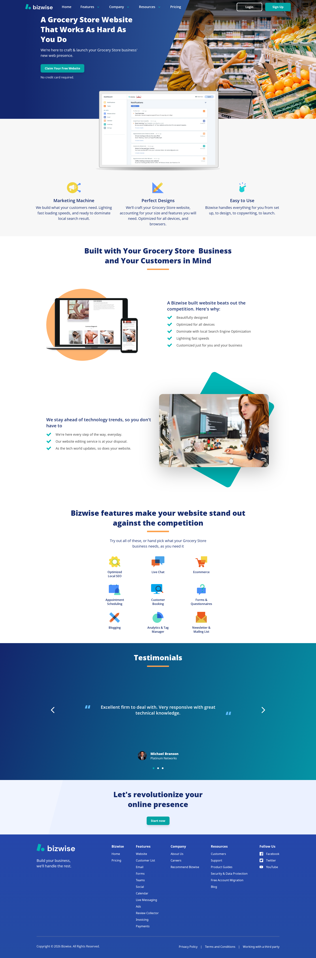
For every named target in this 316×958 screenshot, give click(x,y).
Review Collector (147, 913)
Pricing (175, 7)
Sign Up (277, 7)
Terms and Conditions (220, 947)
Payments (143, 926)
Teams (140, 880)
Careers (176, 860)
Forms (140, 874)
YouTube (272, 867)
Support (216, 860)
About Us (177, 854)
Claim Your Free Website (62, 68)
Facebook (272, 854)
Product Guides (221, 867)
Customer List (145, 860)
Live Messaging (146, 900)
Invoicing (142, 920)
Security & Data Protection (229, 874)
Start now (158, 821)
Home (66, 7)
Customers (218, 854)
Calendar (142, 893)
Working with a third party (261, 947)
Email (139, 867)
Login (249, 7)
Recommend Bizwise (185, 867)
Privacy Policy (188, 947)
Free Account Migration (227, 880)
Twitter (271, 860)
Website (141, 854)
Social (140, 887)
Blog (214, 887)
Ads (138, 906)
